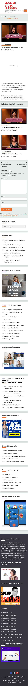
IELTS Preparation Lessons (12, 99)
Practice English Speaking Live (12, 482)
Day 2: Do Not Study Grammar (12, 317)
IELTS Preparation (6, 44)
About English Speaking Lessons (13, 309)
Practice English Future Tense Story (13, 247)
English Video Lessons (11, 5)
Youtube (17, 673)
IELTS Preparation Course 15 (11, 128)
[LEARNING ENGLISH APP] (14, 527)
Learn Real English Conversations (12, 637)
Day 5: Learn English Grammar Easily (14, 325)
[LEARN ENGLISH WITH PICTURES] (10, 661)
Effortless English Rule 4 (9, 623)
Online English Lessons (10, 480)
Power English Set (9, 339)
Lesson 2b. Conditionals (18, 456)
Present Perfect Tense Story (11, 405)
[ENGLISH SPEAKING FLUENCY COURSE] (10, 579)
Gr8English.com (18, 557)
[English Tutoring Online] (14, 370)
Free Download (13, 453)
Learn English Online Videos (11, 336)
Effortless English (7, 612)
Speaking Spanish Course (11, 485)
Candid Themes (16, 682)
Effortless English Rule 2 (9, 618)
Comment (4, 179)
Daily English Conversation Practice (14, 407)
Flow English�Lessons (15, 450)
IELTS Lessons (6, 96)
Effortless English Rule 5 (9, 626)
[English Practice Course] (14, 297)
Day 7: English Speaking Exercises (13, 330)
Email (3, 202)
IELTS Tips (21, 99)
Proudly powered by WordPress (11, 680)
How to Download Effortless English (12, 634)
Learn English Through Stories (12, 253)
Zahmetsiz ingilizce (9, 488)
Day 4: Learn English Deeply (12, 322)
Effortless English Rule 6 (9, 629)
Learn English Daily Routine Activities (14, 250)
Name (3, 196)
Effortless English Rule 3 (9, 621)
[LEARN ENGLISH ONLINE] (11, 437)
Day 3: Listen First (9, 319)
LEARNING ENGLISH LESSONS (12, 382)
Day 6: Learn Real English (11, 328)
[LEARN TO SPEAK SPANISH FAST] (10, 605)
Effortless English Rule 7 (9, 632)
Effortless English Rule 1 (9, 615)
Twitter (14, 673)
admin (12, 49)
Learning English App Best (11, 477)
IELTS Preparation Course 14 (12, 154)
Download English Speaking (11, 333)
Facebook (11, 673)
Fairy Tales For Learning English (13, 244)
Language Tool (8, 474)
